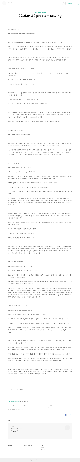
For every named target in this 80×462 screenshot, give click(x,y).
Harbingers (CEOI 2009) (46, 405)
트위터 (71, 415)
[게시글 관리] (16, 390)
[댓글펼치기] (10, 420)
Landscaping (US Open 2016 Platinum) (16, 405)
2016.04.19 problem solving (40, 16)
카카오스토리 (68, 415)
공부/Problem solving (40, 12)
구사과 (9, 2)
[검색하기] (63, 3)
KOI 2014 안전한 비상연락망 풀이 (14, 409)
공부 (9, 401)
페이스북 (65, 415)
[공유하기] (14, 390)
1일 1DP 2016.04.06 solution (14, 407)
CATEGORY (70, 3)
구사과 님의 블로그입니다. (16, 428)
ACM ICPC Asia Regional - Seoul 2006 (49, 407)
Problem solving (15, 401)
